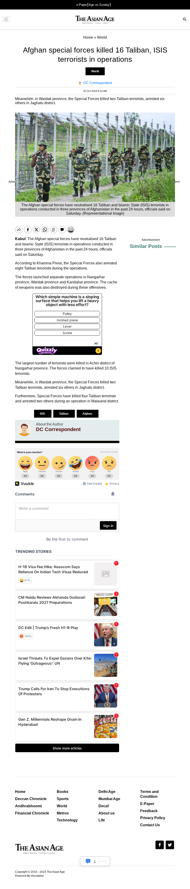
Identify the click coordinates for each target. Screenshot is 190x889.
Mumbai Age (109, 799)
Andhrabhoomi (28, 806)
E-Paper (147, 804)
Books (62, 792)
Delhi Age (106, 792)
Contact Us (150, 825)
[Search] (185, 19)
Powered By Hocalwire (29, 875)
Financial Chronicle (32, 813)
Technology (67, 820)
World (95, 71)
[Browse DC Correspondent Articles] (24, 429)
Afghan (87, 413)
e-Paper (81, 4)
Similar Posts (146, 246)
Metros (63, 813)
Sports (63, 799)
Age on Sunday (99, 4)
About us (106, 813)
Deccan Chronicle (31, 799)
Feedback (149, 811)
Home (20, 792)
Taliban (64, 413)
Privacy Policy (152, 818)
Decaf (103, 806)
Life (101, 820)
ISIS (43, 413)
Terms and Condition (149, 794)
